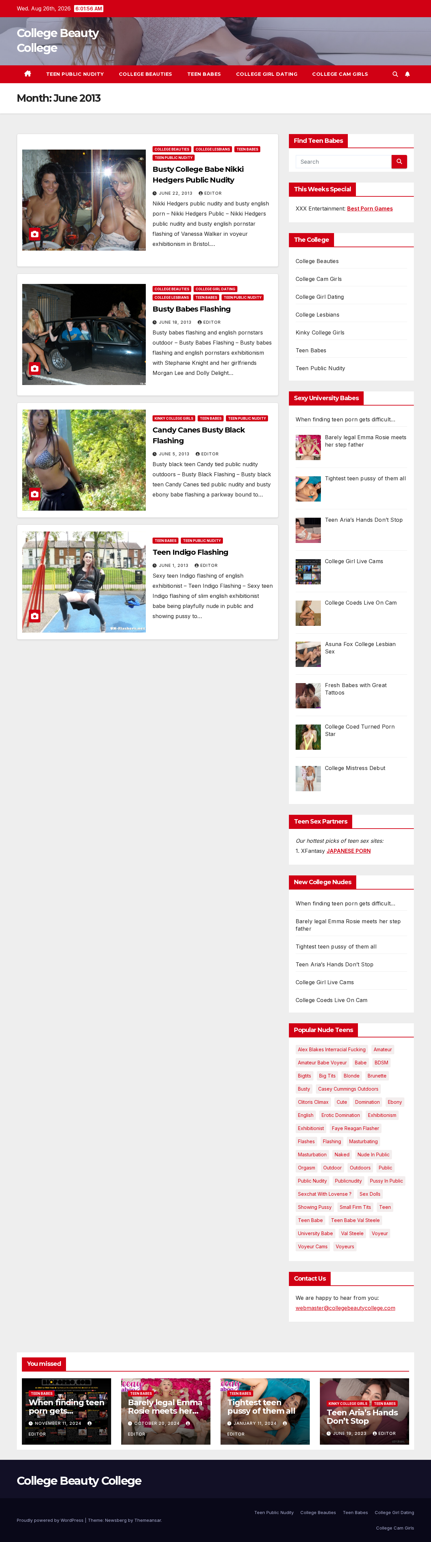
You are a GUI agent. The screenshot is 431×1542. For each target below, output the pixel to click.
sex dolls (370, 1194)
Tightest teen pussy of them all (336, 946)
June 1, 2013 (174, 565)
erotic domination (341, 1115)
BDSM (381, 1062)
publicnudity (348, 1181)
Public (385, 1167)
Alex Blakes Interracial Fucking (332, 1049)
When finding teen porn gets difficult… (346, 903)
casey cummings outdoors (348, 1089)
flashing (332, 1141)
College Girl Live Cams (325, 982)
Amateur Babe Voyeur (322, 1062)
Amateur (383, 1049)
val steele (352, 1233)
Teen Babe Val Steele (355, 1220)
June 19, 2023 (350, 1433)
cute (342, 1102)
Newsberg (116, 1520)
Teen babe (310, 1220)
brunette (377, 1076)
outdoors (360, 1167)
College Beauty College (79, 1481)
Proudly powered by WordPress (51, 1520)
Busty (304, 1089)
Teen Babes (204, 74)
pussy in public (386, 1181)
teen (385, 1207)
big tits (327, 1076)
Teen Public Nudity (75, 74)
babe (361, 1062)
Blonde (352, 1076)
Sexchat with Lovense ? (325, 1194)
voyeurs (345, 1246)
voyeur (380, 1233)
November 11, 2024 (59, 1423)
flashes (306, 1141)
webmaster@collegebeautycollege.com (345, 1308)
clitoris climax (313, 1102)
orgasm (306, 1167)
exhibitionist (311, 1128)
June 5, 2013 (175, 453)
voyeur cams (313, 1246)
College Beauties (145, 74)
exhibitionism (382, 1115)
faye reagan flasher (355, 1128)
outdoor (332, 1167)
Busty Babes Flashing (192, 309)
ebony (395, 1102)
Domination (367, 1102)
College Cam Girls (340, 74)
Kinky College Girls (174, 418)
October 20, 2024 (157, 1423)
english (305, 1115)
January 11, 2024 (256, 1423)
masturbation (312, 1154)
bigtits (304, 1076)
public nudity (312, 1181)
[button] (395, 74)
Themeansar (147, 1520)
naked (342, 1154)
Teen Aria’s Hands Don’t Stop (335, 964)
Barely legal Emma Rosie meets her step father (165, 1411)
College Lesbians (213, 149)
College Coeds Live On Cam (332, 1000)
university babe (315, 1233)
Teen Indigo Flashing (190, 552)
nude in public (374, 1154)
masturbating (363, 1141)
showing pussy (315, 1207)
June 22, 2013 (176, 193)
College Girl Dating (267, 74)
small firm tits (355, 1207)
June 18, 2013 (176, 322)
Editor (213, 193)
